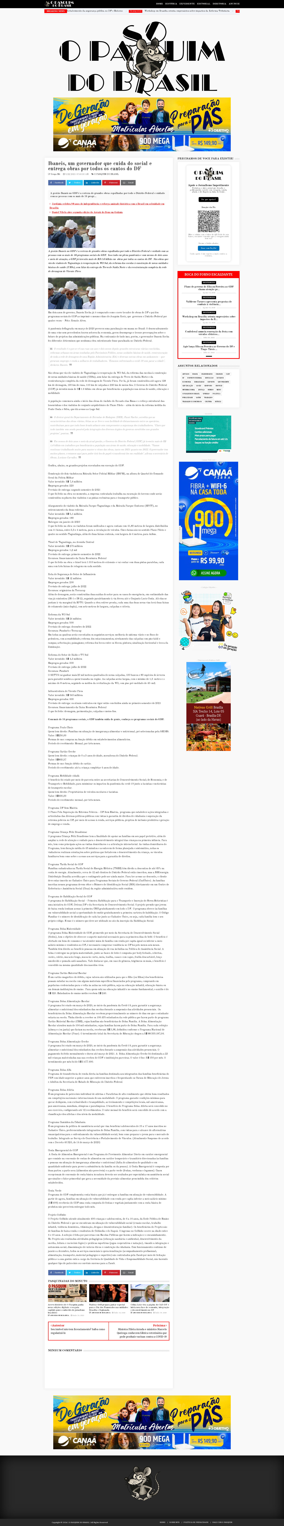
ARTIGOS (185, 374)
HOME (159, 4)
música (218, 402)
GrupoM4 (208, 386)
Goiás (198, 386)
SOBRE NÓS (174, 1522)
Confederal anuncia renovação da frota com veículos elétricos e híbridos (163, 11)
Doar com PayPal (208, 248)
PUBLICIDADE (187, 398)
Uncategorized (116, 11)
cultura (208, 402)
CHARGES (219, 374)
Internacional (188, 390)
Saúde (198, 398)
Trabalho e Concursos (192, 402)
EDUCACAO (209, 378)
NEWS (219, 390)
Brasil (195, 374)
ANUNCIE (234, 4)
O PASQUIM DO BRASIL (106, 174)
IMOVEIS (219, 386)
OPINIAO (206, 394)
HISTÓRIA (171, 4)
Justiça (201, 390)
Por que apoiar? (208, 199)
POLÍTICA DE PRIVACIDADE (196, 1522)
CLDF (228, 374)
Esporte (211, 382)
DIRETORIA (219, 4)
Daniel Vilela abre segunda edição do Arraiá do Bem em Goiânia (87, 212)
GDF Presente (223, 382)
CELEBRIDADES (207, 374)
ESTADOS (220, 378)
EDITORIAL (203, 4)
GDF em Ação (187, 386)
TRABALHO (208, 398)
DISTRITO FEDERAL (194, 378)
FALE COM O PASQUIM (222, 1522)
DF (183, 378)
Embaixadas (199, 382)
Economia (186, 382)
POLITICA (216, 394)
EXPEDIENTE (187, 4)
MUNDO (211, 390)
